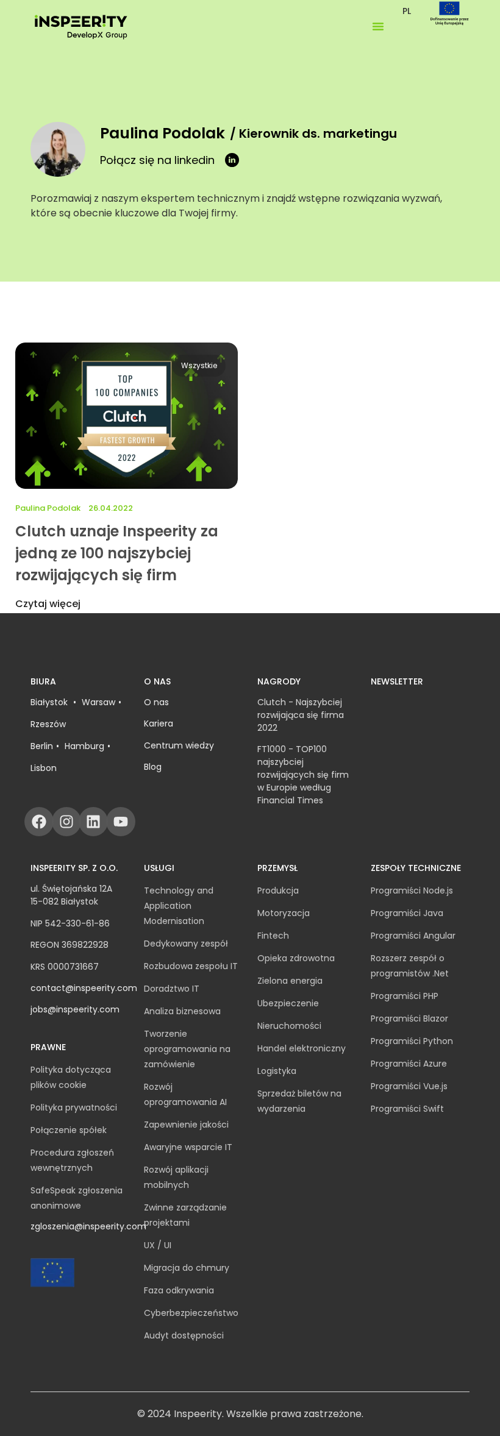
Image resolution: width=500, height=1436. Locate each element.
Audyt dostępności (184, 1335)
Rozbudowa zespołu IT (191, 966)
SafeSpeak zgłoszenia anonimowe (76, 1198)
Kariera (158, 723)
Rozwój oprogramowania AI (185, 1094)
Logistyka (276, 1071)
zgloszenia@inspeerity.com (88, 1226)
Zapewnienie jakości (186, 1124)
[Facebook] (39, 821)
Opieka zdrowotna (296, 958)
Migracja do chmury (186, 1268)
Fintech (273, 935)
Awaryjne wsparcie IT (188, 1147)
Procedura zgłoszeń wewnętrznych (72, 1160)
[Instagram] (66, 821)
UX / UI (157, 1245)
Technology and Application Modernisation (178, 905)
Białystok (50, 702)
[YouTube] (120, 821)
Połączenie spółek (68, 1130)
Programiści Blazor (409, 1018)
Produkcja (278, 890)
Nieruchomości (289, 1026)
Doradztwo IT (171, 989)
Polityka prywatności (73, 1107)
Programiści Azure (409, 1063)
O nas (156, 702)
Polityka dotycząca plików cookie (70, 1077)
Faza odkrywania (179, 1290)
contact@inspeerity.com (83, 988)
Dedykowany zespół (186, 943)
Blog (153, 767)
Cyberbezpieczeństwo (191, 1313)
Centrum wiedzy (179, 745)
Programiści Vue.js (409, 1086)
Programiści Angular (413, 935)
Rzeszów (48, 724)
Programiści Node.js (412, 890)
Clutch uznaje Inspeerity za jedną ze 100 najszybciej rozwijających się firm (116, 553)
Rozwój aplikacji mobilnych (176, 1177)
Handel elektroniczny (301, 1048)
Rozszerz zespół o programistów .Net (410, 965)
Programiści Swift (407, 1109)
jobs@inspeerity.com (75, 1009)
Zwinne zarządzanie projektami (185, 1215)
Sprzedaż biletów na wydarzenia (299, 1101)
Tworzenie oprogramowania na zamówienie (187, 1049)
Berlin (41, 746)
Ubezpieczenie (288, 1003)
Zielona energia (290, 981)
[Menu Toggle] (378, 26)
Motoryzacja (283, 913)
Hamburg (84, 746)
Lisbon (43, 768)
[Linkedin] (93, 821)
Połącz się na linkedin (157, 160)
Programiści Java (407, 913)
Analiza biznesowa (182, 1011)
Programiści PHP (404, 996)
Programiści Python (412, 1041)
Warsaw (98, 702)
